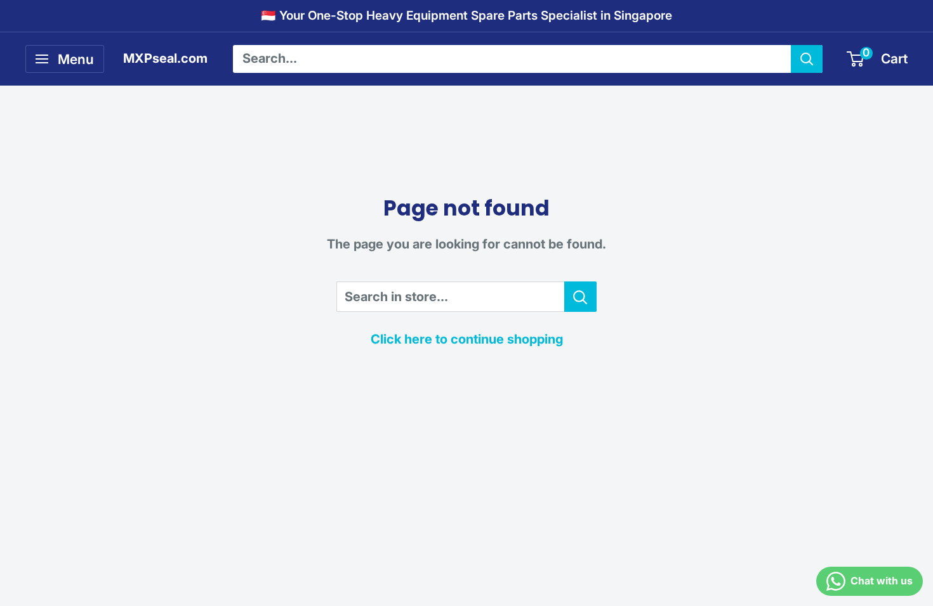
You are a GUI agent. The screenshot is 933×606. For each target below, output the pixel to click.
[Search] (807, 59)
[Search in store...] (580, 296)
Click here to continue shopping (467, 339)
